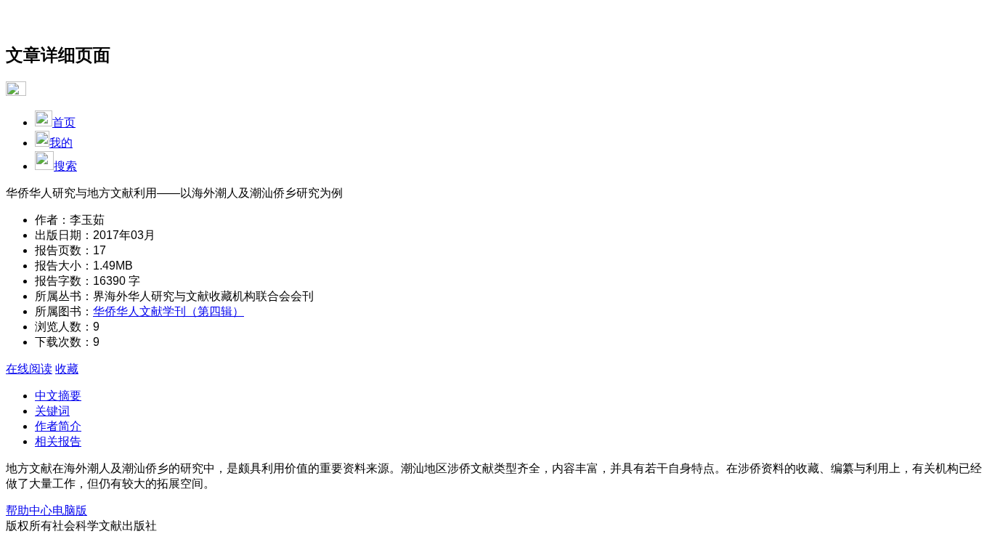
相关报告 (58, 441)
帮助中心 (29, 510)
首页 (64, 122)
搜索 (65, 166)
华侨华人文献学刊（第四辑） (168, 311)
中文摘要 (58, 395)
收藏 (66, 369)
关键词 (52, 411)
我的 (61, 143)
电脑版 (69, 510)
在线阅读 (29, 369)
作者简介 (58, 426)
